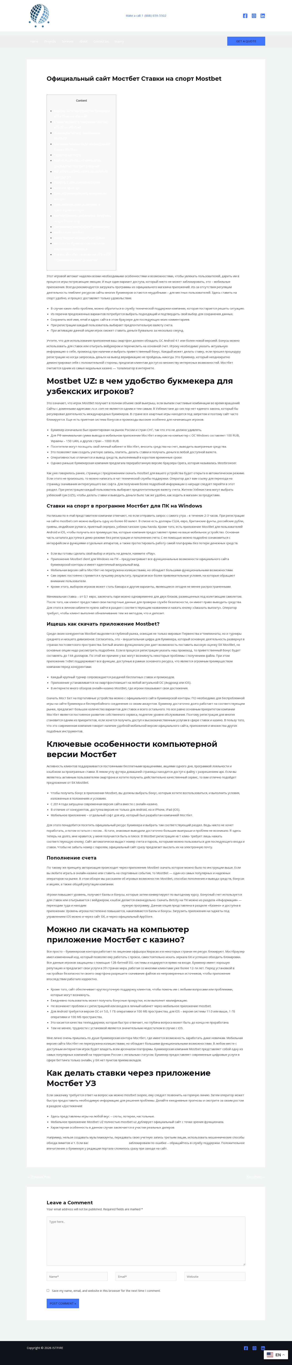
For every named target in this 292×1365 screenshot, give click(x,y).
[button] (246, 41)
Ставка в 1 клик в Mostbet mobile (77, 183)
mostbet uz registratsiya (104, 905)
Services (67, 41)
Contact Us (101, 41)
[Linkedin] (262, 15)
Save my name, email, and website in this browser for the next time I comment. (106, 1291)
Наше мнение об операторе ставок (79, 238)
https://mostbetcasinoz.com (108, 1143)
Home (34, 41)
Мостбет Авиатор (66, 188)
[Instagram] (253, 15)
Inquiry (119, 41)
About (83, 41)
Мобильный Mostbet (69, 232)
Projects (50, 41)
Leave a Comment (59, 86)
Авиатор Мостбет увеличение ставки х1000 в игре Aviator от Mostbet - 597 (128, 86)
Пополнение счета (67, 155)
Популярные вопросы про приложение (81, 227)
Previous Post (38, 1177)
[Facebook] (245, 15)
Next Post (256, 1177)
